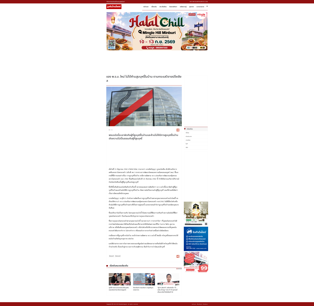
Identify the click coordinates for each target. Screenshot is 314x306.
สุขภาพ (191, 7)
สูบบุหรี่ (112, 256)
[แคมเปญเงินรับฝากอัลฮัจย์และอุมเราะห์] (196, 214)
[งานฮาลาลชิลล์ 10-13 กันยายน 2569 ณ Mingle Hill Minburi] (157, 31)
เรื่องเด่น (154, 7)
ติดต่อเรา (205, 304)
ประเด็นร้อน (163, 7)
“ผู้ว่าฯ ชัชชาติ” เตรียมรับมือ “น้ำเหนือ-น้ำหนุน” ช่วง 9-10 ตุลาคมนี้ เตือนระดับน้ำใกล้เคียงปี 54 (143, 290)
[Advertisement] (157, 62)
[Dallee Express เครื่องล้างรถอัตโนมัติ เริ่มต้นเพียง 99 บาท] (196, 262)
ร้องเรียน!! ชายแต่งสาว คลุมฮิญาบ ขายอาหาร (119, 289)
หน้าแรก (145, 7)
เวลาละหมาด (200, 7)
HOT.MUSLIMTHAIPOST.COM (199, 1)
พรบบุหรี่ (118, 256)
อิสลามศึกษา (173, 7)
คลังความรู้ (183, 7)
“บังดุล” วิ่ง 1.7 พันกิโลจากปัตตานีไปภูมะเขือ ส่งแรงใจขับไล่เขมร (168, 289)
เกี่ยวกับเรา (199, 304)
